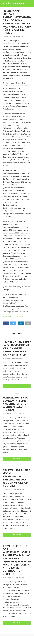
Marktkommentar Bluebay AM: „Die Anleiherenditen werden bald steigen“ (16, 404)
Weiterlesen (17, 386)
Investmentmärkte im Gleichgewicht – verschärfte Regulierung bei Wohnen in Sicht (17, 348)
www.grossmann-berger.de (13, 316)
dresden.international (14, 4)
